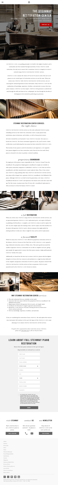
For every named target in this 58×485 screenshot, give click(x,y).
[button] (26, 434)
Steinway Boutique (8, 451)
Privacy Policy (7, 464)
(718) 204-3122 (25, 330)
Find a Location (12, 433)
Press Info (6, 445)
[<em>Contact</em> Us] (32, 434)
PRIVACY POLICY (31, 398)
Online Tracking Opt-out (9, 466)
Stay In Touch (45, 433)
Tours (5, 449)
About (5, 441)
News (5, 447)
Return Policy (7, 472)
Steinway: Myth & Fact (9, 462)
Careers (5, 458)
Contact (5, 443)
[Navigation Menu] (2, 2)
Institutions (6, 456)
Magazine (6, 460)
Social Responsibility (8, 454)
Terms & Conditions (8, 470)
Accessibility (6, 468)
